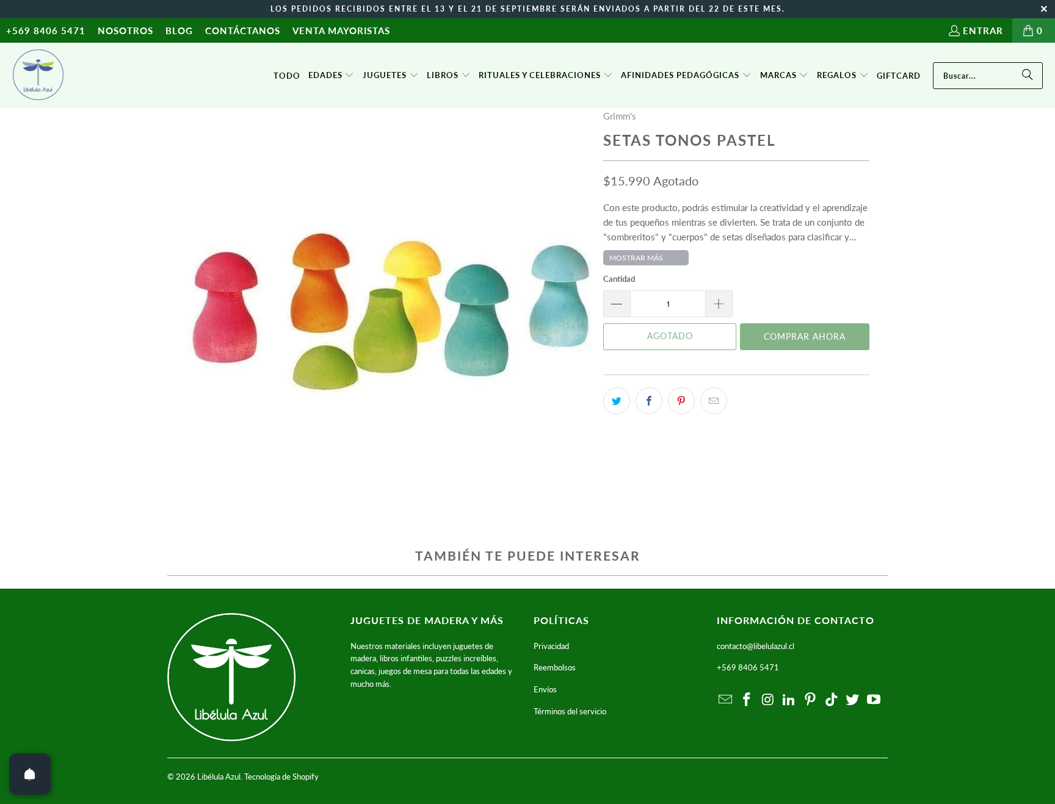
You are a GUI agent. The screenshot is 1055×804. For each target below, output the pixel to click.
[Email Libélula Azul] (726, 700)
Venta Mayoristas (341, 30)
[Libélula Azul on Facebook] (747, 700)
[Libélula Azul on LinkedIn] (789, 700)
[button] (331, 75)
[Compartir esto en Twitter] (616, 400)
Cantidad (619, 279)
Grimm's (619, 115)
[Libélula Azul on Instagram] (768, 700)
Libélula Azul (219, 776)
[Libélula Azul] (38, 75)
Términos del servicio (570, 711)
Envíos (545, 689)
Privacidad (551, 646)
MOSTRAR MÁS (636, 257)
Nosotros (125, 30)
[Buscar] (1027, 75)
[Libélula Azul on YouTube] (874, 700)
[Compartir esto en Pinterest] (681, 400)
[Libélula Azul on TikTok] (831, 700)
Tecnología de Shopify (281, 776)
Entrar (983, 30)
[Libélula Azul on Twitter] (853, 700)
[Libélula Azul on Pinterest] (811, 700)
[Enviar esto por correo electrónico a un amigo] (713, 400)
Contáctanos (242, 30)
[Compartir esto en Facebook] (649, 400)
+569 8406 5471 (45, 30)
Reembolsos (555, 667)
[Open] (30, 774)
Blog (179, 30)
